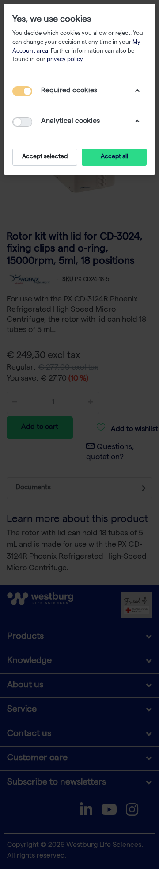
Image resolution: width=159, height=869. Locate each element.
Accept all (114, 157)
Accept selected (45, 157)
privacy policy (65, 60)
